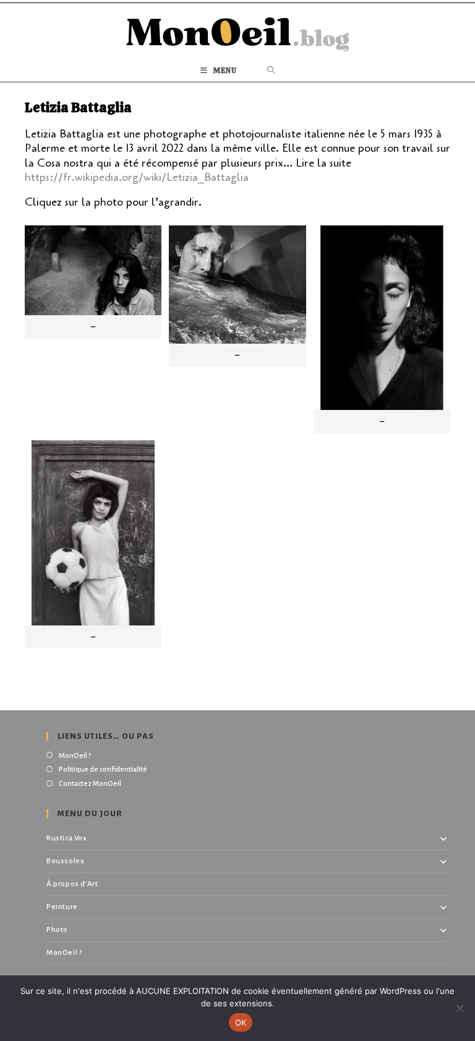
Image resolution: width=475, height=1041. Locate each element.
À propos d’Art (72, 884)
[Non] (459, 1008)
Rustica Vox (66, 838)
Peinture (62, 907)
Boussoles (65, 861)
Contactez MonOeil (90, 784)
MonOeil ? (75, 756)
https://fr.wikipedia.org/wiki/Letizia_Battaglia (137, 177)
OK (241, 1022)
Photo (57, 930)
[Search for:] (271, 71)
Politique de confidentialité (103, 769)
